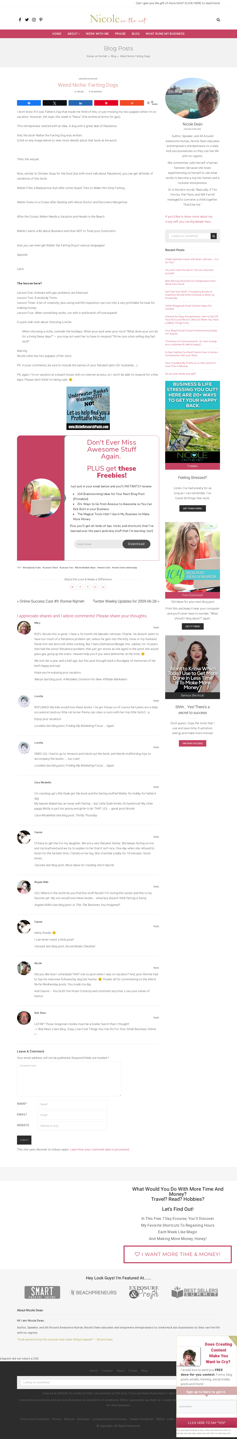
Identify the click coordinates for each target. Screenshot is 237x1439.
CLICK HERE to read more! (202, 3)
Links (170, 1419)
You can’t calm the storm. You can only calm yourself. (189, 272)
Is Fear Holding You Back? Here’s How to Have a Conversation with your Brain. (191, 354)
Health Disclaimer (142, 1419)
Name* (22, 1104)
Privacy (57, 1419)
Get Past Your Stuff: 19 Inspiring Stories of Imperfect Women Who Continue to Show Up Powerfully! (189, 295)
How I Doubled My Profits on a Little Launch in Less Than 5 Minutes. (190, 365)
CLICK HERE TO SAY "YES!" (207, 1423)
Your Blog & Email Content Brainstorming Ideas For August (191, 332)
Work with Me (97, 34)
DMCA (160, 1419)
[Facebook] (20, 20)
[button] (218, 20)
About (72, 34)
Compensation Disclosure (110, 1419)
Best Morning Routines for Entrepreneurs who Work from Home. (190, 283)
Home (56, 34)
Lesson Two (67, 567)
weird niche (104, 567)
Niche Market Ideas (86, 567)
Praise (120, 34)
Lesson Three (51, 567)
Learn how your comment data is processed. (99, 1149)
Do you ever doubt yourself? (180, 373)
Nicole (80, 91)
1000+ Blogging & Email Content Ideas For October (188, 307)
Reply (156, 627)
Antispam (83, 1419)
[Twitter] (27, 20)
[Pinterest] (41, 20)
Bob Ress (40, 1013)
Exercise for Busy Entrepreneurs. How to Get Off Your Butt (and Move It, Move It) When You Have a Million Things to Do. (191, 320)
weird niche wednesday (125, 567)
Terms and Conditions (34, 1419)
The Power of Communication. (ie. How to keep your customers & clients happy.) (191, 343)
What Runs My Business (165, 34)
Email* (22, 1114)
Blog (136, 34)
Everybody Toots (32, 567)
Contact (107, 1371)
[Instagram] (34, 20)
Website (23, 1125)
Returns (69, 1419)
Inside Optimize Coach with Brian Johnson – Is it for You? (192, 261)
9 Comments (95, 91)
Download (136, 544)
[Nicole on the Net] (118, 18)
